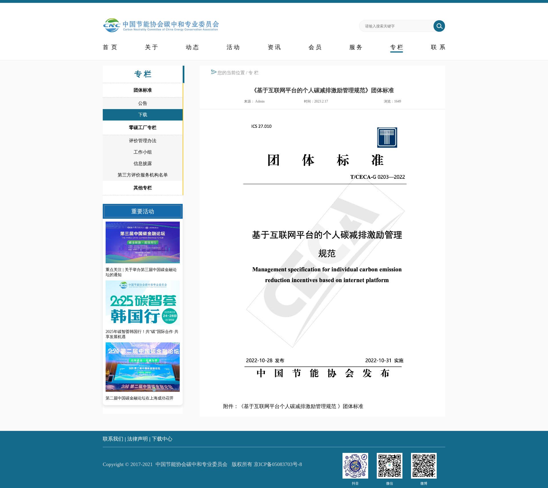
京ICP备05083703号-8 (278, 464)
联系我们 (113, 439)
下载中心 (162, 439)
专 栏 (396, 47)
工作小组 (143, 152)
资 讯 (274, 47)
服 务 (355, 47)
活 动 (233, 47)
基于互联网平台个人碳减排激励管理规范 (290, 406)
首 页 (110, 47)
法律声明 (137, 439)
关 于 (151, 47)
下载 (142, 114)
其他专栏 (143, 187)
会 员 (315, 47)
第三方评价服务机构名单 (143, 174)
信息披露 (143, 163)
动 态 (192, 47)
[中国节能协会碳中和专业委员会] (161, 32)
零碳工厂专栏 (142, 127)
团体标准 (143, 90)
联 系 (438, 47)
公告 (142, 103)
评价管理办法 (142, 140)
